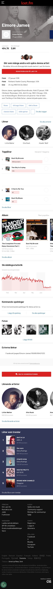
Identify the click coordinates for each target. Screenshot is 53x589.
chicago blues (18, 105)
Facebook (31, 537)
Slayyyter (20, 483)
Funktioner (6, 515)
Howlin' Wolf (43, 143)
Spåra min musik (33, 507)
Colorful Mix (17, 34)
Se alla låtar (6, 207)
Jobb (4, 512)
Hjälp (29, 515)
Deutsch (12, 556)
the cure (20, 448)
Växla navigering (3, 3)
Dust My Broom (17, 158)
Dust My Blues (17, 198)
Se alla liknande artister (11, 421)
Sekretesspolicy (8, 567)
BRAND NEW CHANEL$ (25, 481)
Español (19, 556)
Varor (4, 531)
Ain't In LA (21, 437)
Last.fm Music (46, 567)
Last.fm (27, 3)
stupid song (22, 459)
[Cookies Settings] (3, 585)
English (4, 556)
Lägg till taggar (33, 111)
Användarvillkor (42, 565)
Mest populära (43, 215)
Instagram (31, 544)
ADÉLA (19, 440)
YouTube (30, 547)
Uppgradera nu (35, 363)
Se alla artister (45, 122)
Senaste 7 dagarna (42, 152)
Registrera (31, 523)
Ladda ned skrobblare (10, 523)
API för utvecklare (8, 526)
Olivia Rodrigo (22, 451)
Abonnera (31, 528)
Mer (50, 159)
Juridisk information (21, 567)
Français (27, 556)
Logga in (30, 526)
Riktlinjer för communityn (36, 512)
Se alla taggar (41, 111)
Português (6, 558)
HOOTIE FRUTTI (23, 470)
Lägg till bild (27, 340)
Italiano (35, 556)
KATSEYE (20, 472)
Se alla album (7, 257)
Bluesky (30, 542)
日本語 (42, 556)
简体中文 (37, 558)
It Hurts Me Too (17, 189)
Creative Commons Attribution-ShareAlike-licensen (23, 572)
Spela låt (46, 159)
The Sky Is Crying (18, 167)
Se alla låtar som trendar (11, 492)
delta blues (33, 105)
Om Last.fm (6, 507)
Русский (14, 558)
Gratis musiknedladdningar (12, 528)
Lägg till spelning (14, 313)
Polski (48, 556)
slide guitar (23, 111)
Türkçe (29, 558)
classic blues (9, 111)
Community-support (35, 509)
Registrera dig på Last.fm (26, 71)
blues (6, 105)
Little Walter (9, 143)
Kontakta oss (7, 509)
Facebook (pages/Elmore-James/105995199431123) (25, 353)
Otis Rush (26, 143)
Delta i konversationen (28, 374)
